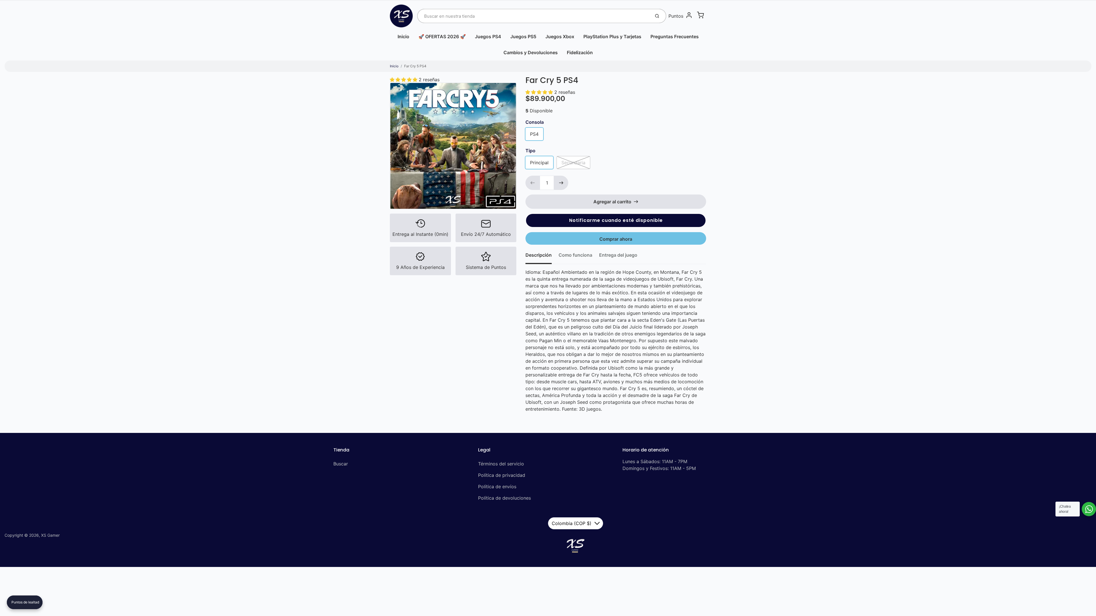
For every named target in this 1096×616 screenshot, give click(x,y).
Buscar (340, 464)
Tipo (530, 150)
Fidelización (580, 52)
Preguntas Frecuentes (674, 36)
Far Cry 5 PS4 (415, 66)
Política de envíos (497, 486)
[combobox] (533, 16)
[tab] (542, 256)
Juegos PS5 (523, 36)
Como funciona (575, 255)
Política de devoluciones (504, 498)
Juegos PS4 (488, 36)
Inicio (403, 36)
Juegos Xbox (559, 36)
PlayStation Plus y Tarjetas (612, 36)
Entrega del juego (618, 255)
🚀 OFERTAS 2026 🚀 (442, 36)
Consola (534, 122)
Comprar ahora (615, 239)
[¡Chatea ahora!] (1089, 509)
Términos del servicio (501, 464)
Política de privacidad (501, 475)
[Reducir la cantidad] (532, 183)
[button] (615, 220)
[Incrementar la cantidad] (561, 183)
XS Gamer (50, 535)
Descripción (538, 255)
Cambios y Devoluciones (530, 52)
